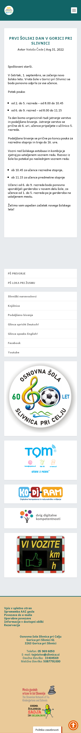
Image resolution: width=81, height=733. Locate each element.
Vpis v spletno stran (18, 608)
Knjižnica (14, 306)
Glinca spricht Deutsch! (23, 324)
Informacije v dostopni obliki (24, 621)
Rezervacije (12, 625)
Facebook (14, 343)
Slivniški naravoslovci (22, 296)
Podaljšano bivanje (20, 315)
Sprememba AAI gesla (19, 611)
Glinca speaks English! (23, 334)
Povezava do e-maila (18, 615)
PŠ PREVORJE (16, 273)
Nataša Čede (35, 49)
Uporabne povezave (17, 618)
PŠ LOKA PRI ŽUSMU (21, 283)
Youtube (13, 352)
